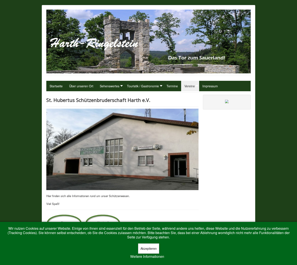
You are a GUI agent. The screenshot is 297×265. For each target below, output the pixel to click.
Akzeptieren (148, 248)
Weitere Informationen (147, 256)
